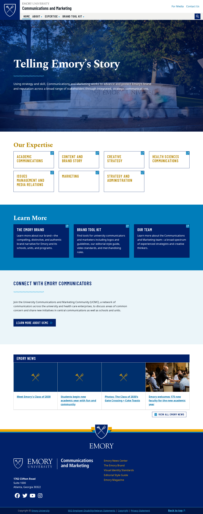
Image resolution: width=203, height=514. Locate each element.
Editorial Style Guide (116, 475)
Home (27, 16)
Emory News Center (116, 461)
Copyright (123, 510)
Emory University (40, 510)
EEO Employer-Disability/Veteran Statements (91, 510)
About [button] (36, 16)
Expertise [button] (51, 16)
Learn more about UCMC (32, 323)
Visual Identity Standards (119, 470)
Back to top (175, 511)
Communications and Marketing (47, 8)
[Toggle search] (197, 16)
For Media (178, 6)
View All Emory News (171, 414)
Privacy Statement (140, 510)
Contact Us (192, 6)
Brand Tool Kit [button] (72, 16)
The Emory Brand (114, 465)
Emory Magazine (114, 480)
